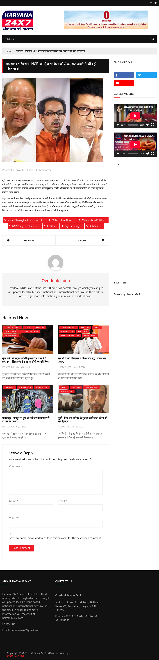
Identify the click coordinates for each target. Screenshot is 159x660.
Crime (27, 327)
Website (14, 517)
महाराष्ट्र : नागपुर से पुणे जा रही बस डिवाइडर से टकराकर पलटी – (25, 419)
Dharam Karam (68, 327)
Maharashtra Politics (93, 220)
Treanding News (30, 331)
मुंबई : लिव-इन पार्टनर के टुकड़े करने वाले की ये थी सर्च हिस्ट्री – (82, 419)
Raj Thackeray (72, 226)
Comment (16, 466)
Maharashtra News (62, 220)
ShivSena (94, 226)
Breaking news (12, 327)
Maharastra (11, 331)
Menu (10, 38)
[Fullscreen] (152, 124)
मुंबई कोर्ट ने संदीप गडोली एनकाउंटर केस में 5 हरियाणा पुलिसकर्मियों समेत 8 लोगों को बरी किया (25, 360)
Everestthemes (16, 655)
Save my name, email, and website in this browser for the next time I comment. (55, 538)
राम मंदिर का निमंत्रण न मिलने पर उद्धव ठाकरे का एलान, (82, 360)
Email (62, 501)
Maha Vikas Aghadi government (24, 220)
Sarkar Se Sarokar (70, 335)
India (96, 327)
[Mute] (147, 124)
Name (13, 501)
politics (51, 226)
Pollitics (82, 331)
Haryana (40, 327)
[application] (135, 116)
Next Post (82, 240)
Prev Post (29, 240)
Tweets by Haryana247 (127, 294)
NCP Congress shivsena (24, 226)
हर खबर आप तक (10, 335)
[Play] (117, 124)
